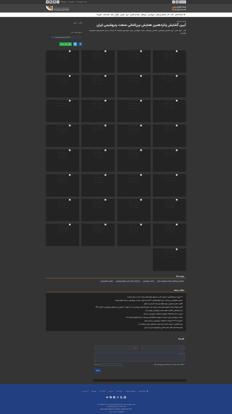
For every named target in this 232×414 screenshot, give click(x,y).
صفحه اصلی (179, 14)
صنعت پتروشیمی (148, 281)
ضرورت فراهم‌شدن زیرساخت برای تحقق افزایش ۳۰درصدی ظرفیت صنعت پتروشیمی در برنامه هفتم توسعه (148, 300)
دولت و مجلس (135, 14)
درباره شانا (63, 2)
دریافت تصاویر (64, 44)
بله (50, 1)
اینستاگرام (57, 1)
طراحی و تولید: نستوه (115, 412)
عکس (117, 14)
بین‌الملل (143, 14)
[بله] (110, 397)
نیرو (127, 14)
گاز (168, 14)
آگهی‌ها (99, 14)
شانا (171, 8)
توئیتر (47, 1)
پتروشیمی (151, 14)
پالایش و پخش (161, 14)
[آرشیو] (124, 397)
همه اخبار (106, 14)
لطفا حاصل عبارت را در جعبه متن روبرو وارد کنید (169, 364)
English (182, 2)
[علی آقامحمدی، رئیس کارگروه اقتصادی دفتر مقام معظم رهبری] (169, 86)
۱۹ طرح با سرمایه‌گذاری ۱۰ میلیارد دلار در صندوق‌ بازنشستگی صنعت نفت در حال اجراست (154, 297)
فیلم (112, 14)
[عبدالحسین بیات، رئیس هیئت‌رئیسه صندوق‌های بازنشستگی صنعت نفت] (133, 136)
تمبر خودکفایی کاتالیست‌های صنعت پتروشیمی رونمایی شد (163, 310)
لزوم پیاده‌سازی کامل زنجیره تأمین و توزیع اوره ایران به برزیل (163, 327)
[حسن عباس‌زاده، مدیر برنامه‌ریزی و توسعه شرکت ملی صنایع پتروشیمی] (62, 111)
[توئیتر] (107, 397)
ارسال (98, 370)
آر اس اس (85, 391)
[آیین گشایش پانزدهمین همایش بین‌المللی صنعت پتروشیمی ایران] (169, 61)
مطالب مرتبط (179, 290)
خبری (75, 23)
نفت (172, 14)
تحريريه (111, 391)
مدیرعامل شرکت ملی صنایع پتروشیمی (128, 281)
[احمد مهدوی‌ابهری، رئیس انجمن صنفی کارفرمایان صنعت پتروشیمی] (62, 136)
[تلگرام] (114, 397)
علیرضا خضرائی (181, 21)
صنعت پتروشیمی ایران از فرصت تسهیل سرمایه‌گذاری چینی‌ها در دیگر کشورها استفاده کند (154, 317)
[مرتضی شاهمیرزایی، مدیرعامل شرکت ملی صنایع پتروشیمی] (133, 86)
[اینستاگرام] (117, 397)
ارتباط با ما (102, 391)
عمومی (122, 14)
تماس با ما (71, 2)
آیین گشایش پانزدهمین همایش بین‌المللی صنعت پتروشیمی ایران (141, 25)
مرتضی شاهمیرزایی (107, 281)
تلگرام (54, 1)
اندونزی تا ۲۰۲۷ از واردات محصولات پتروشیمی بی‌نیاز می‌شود (163, 321)
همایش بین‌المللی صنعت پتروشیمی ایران (170, 281)
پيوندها (93, 391)
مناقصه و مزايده (130, 391)
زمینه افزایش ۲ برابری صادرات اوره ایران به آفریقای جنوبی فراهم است (160, 324)
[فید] (121, 397)
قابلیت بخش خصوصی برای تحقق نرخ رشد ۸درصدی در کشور (163, 304)
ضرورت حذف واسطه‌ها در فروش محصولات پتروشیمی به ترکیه (163, 314)
